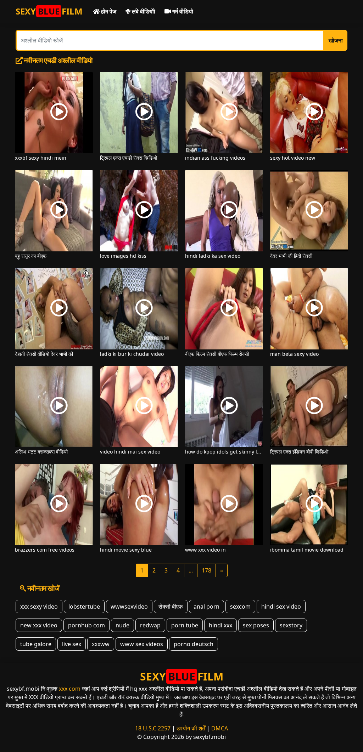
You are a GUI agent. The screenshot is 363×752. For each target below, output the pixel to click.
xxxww (101, 644)
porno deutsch (193, 644)
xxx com (69, 689)
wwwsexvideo (129, 606)
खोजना (336, 40)
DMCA (219, 728)
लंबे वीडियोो (142, 11)
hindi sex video (281, 606)
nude (122, 625)
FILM (49, 11)
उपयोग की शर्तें (191, 728)
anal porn (206, 606)
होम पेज (108, 11)
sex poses (256, 625)
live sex (71, 644)
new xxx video (38, 625)
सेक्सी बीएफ (170, 606)
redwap (150, 625)
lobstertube (84, 606)
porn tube (184, 625)
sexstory (291, 625)
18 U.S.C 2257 (153, 728)
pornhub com (86, 625)
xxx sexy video (39, 606)
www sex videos (141, 644)
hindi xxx (220, 625)
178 (206, 570)
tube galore (35, 644)
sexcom (240, 606)
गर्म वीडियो (182, 11)
